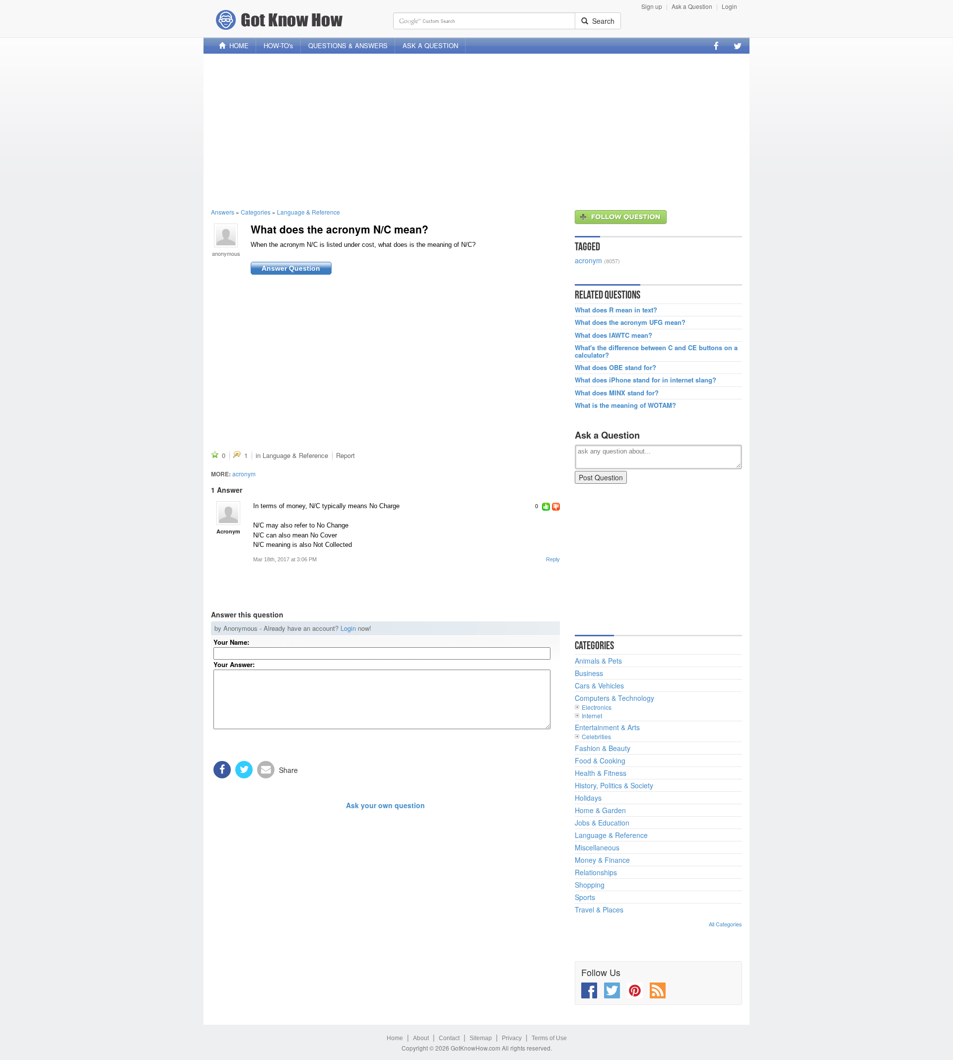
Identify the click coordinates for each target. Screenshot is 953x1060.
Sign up (651, 6)
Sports (585, 897)
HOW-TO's (278, 45)
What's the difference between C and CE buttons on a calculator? (656, 351)
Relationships (596, 872)
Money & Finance (602, 860)
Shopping (590, 885)
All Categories (725, 924)
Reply (553, 559)
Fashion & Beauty (602, 748)
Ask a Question (692, 6)
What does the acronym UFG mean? (630, 322)
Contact (449, 1038)
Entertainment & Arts (607, 727)
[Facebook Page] (716, 45)
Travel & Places (599, 909)
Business (589, 673)
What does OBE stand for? (615, 367)
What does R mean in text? (616, 309)
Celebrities (596, 736)
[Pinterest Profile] (635, 990)
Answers (222, 212)
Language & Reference (308, 212)
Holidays (588, 798)
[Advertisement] (476, 130)
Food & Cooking (600, 760)
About (421, 1038)
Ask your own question (385, 805)
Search (601, 21)
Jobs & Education (602, 823)
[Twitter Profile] (737, 45)
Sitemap (481, 1038)
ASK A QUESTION (430, 45)
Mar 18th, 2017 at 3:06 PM (285, 559)
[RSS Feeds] (658, 990)
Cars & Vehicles (599, 685)
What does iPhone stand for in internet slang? (645, 380)
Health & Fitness (600, 773)
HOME (237, 45)
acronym (244, 473)
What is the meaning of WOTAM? (625, 405)
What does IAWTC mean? (613, 335)
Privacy (512, 1038)
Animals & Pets (598, 661)
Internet (592, 715)
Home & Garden (600, 810)
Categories (256, 212)
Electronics (597, 707)
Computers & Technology (614, 698)
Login (729, 6)
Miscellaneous (597, 847)
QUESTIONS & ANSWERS (348, 45)
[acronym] (228, 513)
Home (395, 1038)
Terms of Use (549, 1038)
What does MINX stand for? (617, 392)
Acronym (228, 531)
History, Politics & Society (614, 785)
